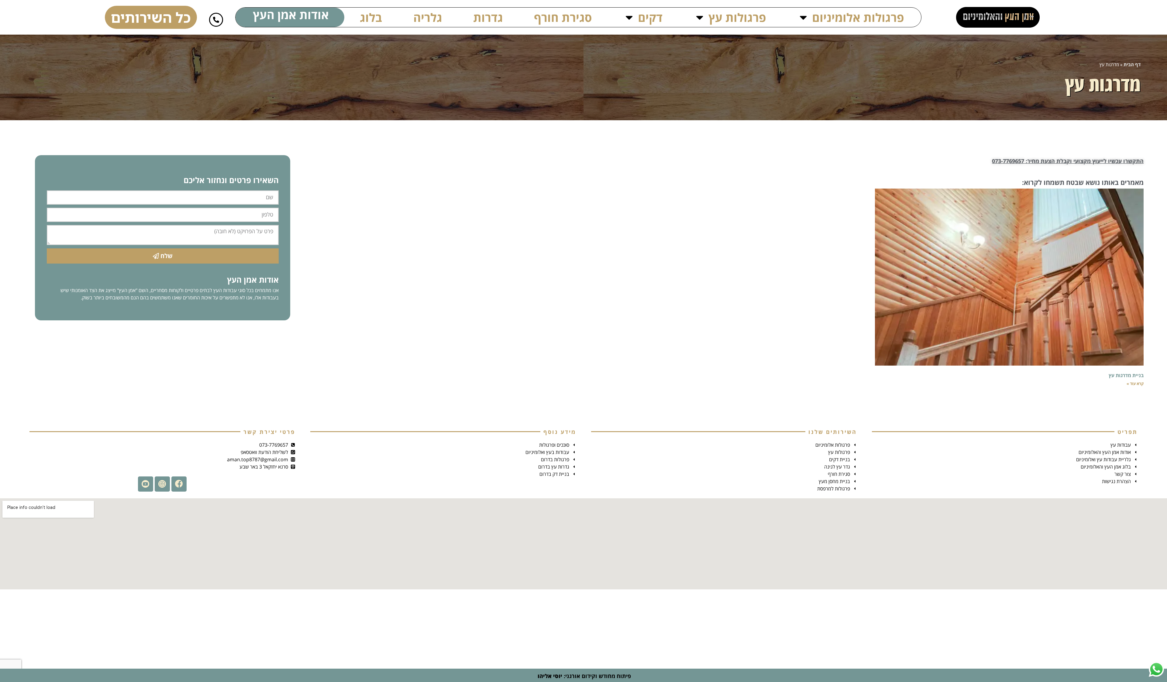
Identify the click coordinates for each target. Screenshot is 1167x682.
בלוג (371, 17)
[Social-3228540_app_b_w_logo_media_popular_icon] (145, 484)
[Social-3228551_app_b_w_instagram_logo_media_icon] (162, 484)
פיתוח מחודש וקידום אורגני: (583, 676)
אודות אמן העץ (291, 15)
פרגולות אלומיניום (858, 17)
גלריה (427, 17)
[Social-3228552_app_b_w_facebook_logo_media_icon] (179, 484)
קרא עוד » (1135, 383)
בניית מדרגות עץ (1126, 375)
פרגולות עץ (737, 17)
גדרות (488, 17)
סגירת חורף (563, 17)
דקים (650, 17)
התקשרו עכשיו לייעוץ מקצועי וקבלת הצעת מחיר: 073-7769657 (1068, 161)
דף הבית (1132, 64)
